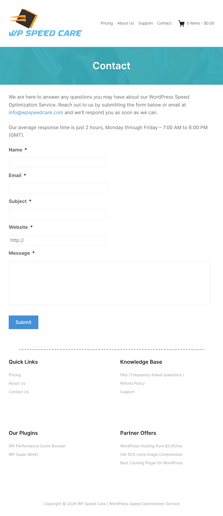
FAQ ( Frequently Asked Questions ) (152, 375)
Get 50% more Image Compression (151, 454)
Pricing (107, 23)
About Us (125, 23)
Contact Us (19, 392)
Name (18, 150)
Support (145, 23)
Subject (20, 201)
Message (22, 253)
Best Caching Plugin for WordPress (151, 463)
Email (17, 175)
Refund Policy (132, 383)
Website (21, 227)
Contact (164, 23)
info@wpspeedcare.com (36, 113)
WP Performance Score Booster (37, 446)
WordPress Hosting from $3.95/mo (151, 446)
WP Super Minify (23, 454)
